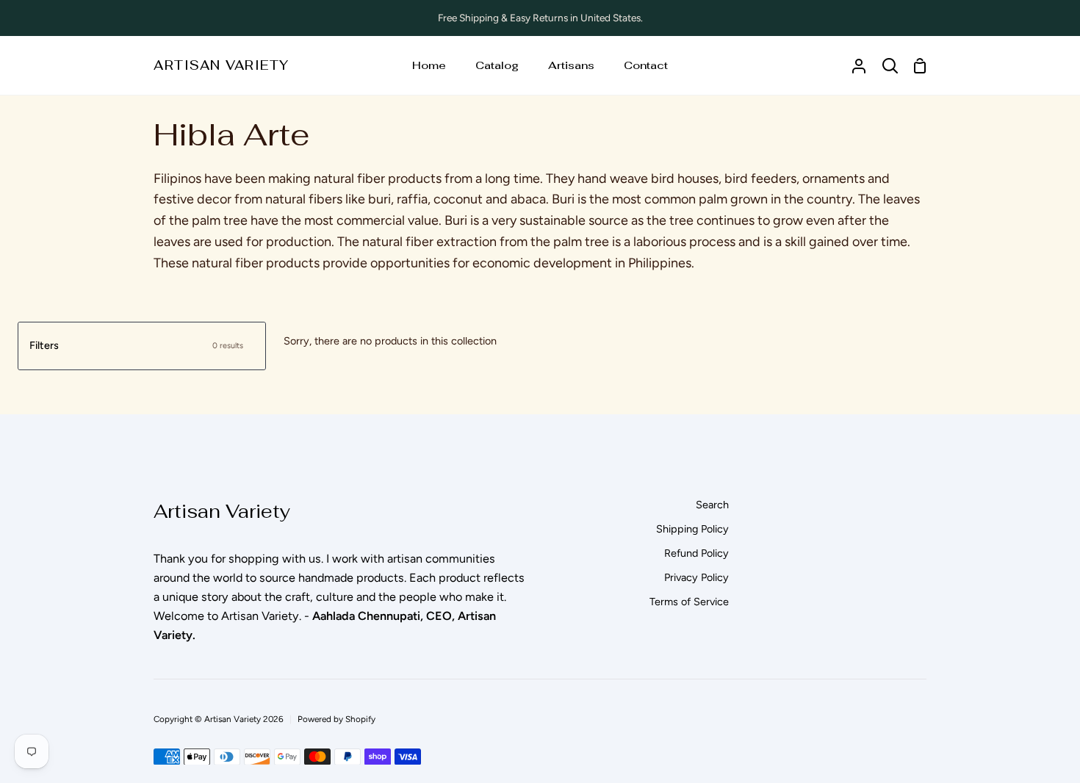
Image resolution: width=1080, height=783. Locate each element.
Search (712, 504)
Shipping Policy (692, 528)
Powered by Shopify (336, 719)
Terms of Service (689, 601)
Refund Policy (696, 553)
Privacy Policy (696, 577)
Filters (136, 345)
